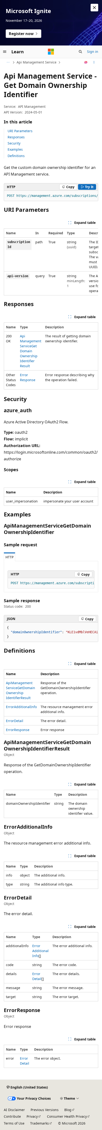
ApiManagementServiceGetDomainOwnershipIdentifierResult (30, 351)
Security (14, 143)
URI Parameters (20, 131)
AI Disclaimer (14, 1109)
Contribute (12, 1116)
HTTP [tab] (9, 557)
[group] (51, 196)
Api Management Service (36, 62)
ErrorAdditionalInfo (21, 707)
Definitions (16, 156)
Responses (16, 137)
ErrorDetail (14, 721)
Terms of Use (14, 1123)
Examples (15, 149)
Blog (67, 1109)
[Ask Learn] (86, 62)
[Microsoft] (51, 52)
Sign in (92, 51)
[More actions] (94, 62)
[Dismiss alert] (94, 7)
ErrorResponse (17, 730)
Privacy (32, 1116)
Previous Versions (45, 1109)
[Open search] (80, 51)
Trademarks (39, 1123)
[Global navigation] (4, 51)
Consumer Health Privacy (67, 1116)
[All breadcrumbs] (8, 62)
